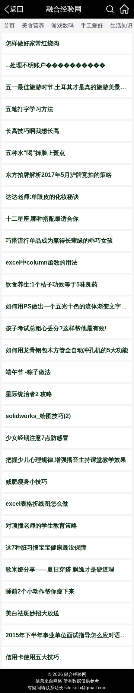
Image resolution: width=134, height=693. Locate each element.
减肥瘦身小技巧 (26, 482)
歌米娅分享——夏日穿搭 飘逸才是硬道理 (60, 569)
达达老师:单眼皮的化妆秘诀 (42, 197)
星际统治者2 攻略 (29, 394)
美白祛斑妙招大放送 (32, 613)
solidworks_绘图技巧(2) (38, 416)
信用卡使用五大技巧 (32, 657)
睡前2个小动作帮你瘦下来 (40, 591)
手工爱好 (92, 25)
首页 (9, 25)
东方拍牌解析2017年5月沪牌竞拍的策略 (59, 175)
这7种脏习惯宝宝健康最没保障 (46, 547)
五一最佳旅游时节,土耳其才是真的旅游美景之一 (69, 87)
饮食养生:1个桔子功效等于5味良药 (52, 284)
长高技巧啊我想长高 (32, 131)
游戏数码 (62, 25)
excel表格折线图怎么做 (37, 504)
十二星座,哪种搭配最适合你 (42, 219)
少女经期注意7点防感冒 (37, 438)
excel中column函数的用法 (41, 262)
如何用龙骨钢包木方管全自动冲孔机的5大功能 (67, 350)
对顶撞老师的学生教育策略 (41, 525)
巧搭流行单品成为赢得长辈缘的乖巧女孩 (59, 240)
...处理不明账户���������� (55, 65)
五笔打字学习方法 (29, 109)
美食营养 (33, 25)
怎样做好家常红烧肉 (32, 43)
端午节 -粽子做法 (28, 372)
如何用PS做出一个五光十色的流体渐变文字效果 (69, 306)
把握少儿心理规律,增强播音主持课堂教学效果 (66, 460)
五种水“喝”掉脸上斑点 (35, 153)
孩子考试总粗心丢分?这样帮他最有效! (56, 328)
